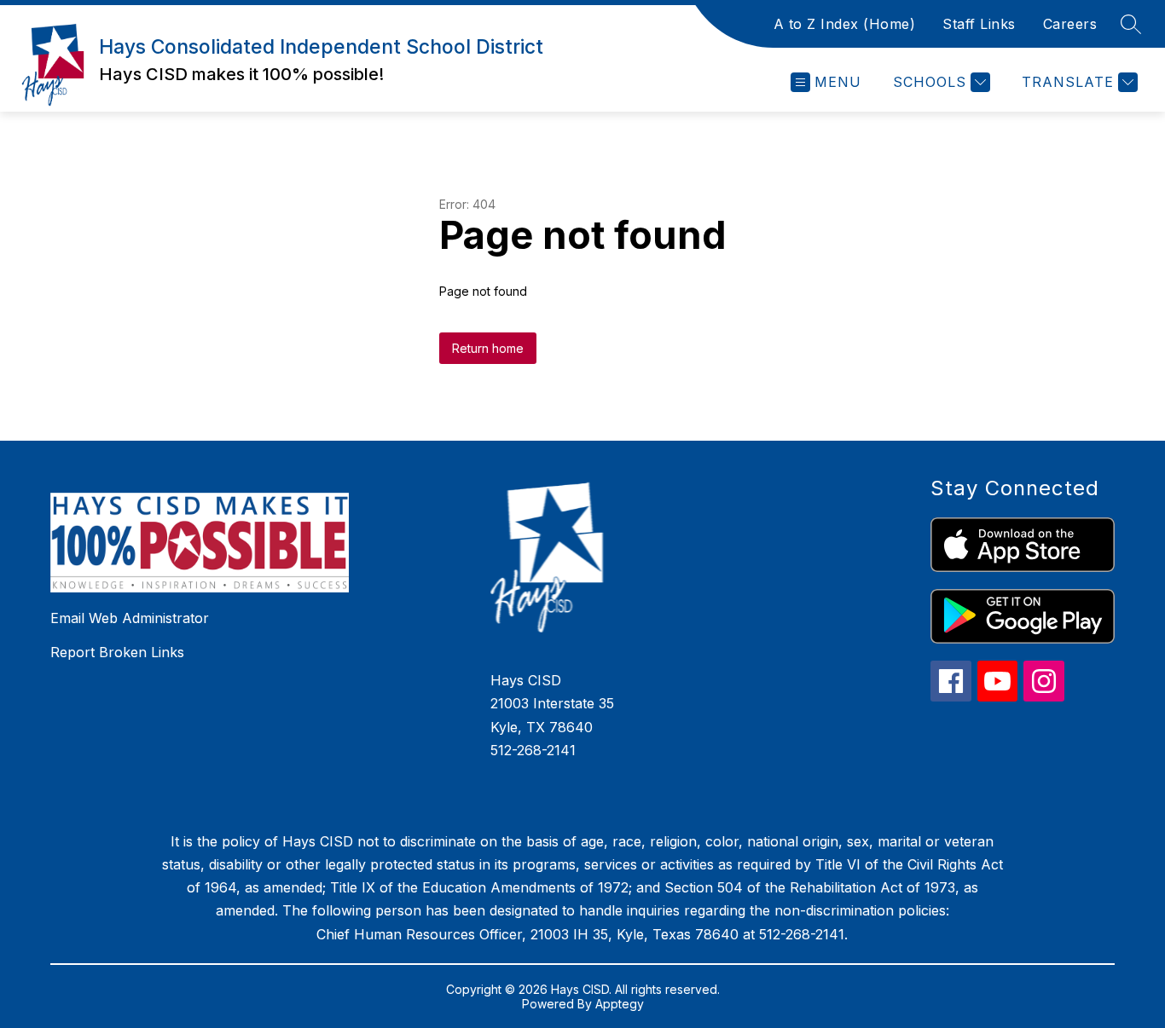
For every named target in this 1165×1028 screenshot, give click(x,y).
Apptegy (619, 1003)
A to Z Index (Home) (845, 23)
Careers (1070, 23)
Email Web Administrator (129, 618)
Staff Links (979, 23)
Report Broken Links (117, 652)
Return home (488, 348)
